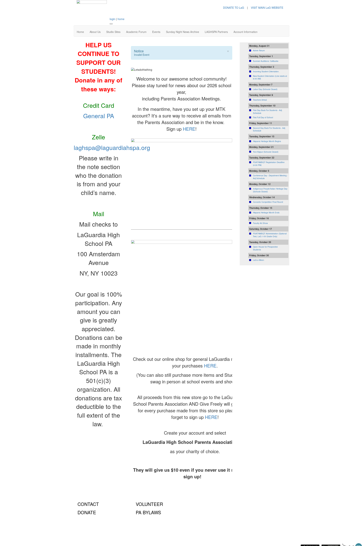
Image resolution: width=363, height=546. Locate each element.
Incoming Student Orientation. (266, 71)
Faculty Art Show (260, 223)
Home (80, 32)
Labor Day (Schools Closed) (265, 89)
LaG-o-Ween (258, 260)
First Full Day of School (263, 117)
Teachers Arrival (260, 100)
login (112, 19)
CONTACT (88, 504)
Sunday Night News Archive (182, 32)
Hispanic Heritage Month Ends (266, 212)
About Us (95, 32)
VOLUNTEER (149, 504)
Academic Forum (136, 32)
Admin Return (259, 50)
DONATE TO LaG (233, 7)
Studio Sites (113, 32)
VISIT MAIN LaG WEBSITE (267, 7)
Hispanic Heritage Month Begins (267, 141)
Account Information (245, 32)
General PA (98, 115)
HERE (189, 128)
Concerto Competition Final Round (268, 202)
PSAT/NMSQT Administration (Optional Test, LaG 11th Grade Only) (270, 235)
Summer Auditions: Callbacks (265, 61)
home (121, 19)
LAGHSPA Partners (216, 32)
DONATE (87, 512)
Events (156, 32)
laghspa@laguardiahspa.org (112, 147)
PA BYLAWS (148, 512)
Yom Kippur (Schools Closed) (265, 152)
